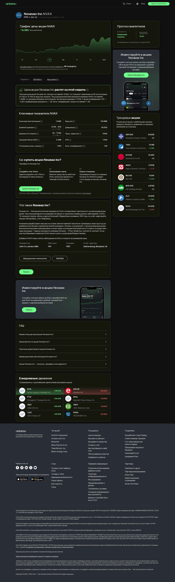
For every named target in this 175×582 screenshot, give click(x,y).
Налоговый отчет (132, 453)
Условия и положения (51, 556)
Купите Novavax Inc (136, 75)
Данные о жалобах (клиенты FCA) (98, 499)
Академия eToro (131, 457)
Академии (86, 193)
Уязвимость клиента (96, 457)
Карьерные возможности (61, 477)
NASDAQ (60, 259)
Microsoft (55, 442)
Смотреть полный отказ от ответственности (59, 547)
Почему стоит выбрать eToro (61, 469)
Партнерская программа (135, 472)
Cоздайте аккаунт (26, 67)
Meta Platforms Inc (59, 445)
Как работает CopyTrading (136, 435)
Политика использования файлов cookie (98, 469)
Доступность (56, 484)
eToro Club (129, 475)
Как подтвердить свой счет (97, 449)
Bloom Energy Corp (59, 452)
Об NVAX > (37, 80)
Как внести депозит (96, 439)
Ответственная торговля (135, 439)
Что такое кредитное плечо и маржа (134, 443)
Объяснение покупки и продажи (134, 449)
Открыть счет (94, 445)
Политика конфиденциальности (97, 475)
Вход (143, 4)
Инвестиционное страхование (132, 479)
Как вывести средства (97, 442)
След (53, 487)
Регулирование (94, 480)
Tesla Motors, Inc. (58, 448)
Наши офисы (57, 481)
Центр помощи (94, 435)
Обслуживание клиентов (98, 454)
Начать (26, 272)
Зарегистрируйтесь (158, 4)
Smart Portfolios (131, 484)
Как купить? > (53, 80)
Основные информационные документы (99, 493)
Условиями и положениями (35, 547)
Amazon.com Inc (58, 439)
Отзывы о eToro (57, 474)
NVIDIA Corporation (59, 435)
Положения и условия (97, 489)
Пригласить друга (132, 468)
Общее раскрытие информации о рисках (29, 556)
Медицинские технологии (35, 259)
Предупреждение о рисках (96, 484)
